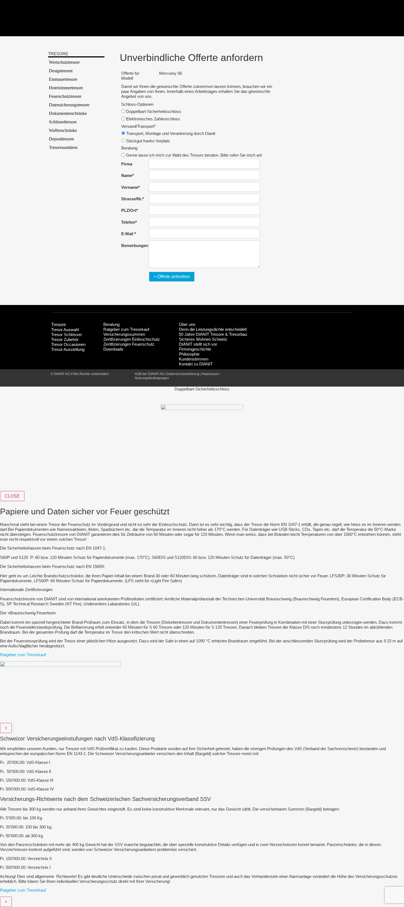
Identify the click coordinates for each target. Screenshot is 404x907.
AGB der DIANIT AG (149, 374)
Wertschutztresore (64, 62)
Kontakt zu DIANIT (196, 364)
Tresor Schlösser (66, 334)
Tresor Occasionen (68, 344)
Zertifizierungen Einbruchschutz (131, 339)
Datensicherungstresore (69, 104)
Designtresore (61, 70)
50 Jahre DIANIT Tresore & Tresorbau (213, 334)
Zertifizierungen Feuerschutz (128, 344)
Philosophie (189, 354)
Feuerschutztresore (65, 96)
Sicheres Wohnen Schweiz (203, 339)
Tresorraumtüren (63, 147)
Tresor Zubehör (65, 339)
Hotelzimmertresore (66, 87)
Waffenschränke (63, 130)
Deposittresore (61, 139)
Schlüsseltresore (63, 122)
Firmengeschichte (195, 349)
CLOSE (12, 496)
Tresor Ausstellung (67, 349)
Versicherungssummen (124, 334)
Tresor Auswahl (65, 329)
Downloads (113, 349)
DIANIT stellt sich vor (198, 344)
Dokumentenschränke (68, 113)
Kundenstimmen (193, 359)
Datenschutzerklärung (183, 374)
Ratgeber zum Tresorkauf (126, 329)
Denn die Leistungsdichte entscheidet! (213, 329)
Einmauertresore (63, 79)
